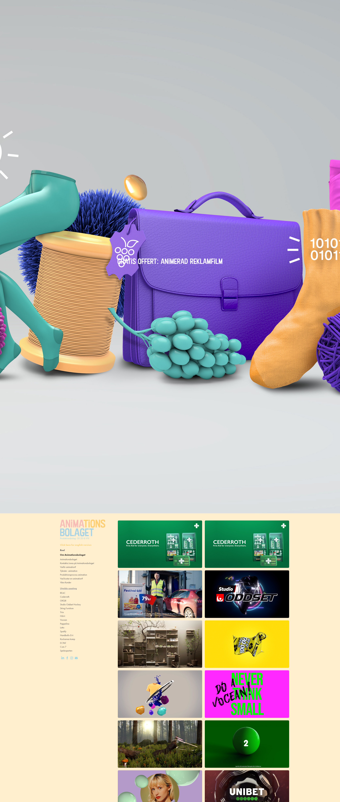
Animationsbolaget (68, 559)
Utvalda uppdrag (68, 588)
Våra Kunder (65, 582)
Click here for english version (75, 544)
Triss (62, 612)
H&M (62, 616)
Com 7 (63, 646)
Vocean (63, 619)
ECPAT (63, 643)
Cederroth (64, 596)
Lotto (62, 627)
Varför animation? (68, 567)
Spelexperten (66, 650)
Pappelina (64, 623)
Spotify (63, 631)
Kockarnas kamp (67, 639)
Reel (62, 550)
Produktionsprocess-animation (73, 574)
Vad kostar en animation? (71, 578)
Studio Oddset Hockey (70, 604)
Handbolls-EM (66, 635)
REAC (62, 592)
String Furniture (67, 608)
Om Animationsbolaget (72, 554)
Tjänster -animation (68, 570)
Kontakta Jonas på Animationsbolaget (77, 563)
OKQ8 (63, 600)
